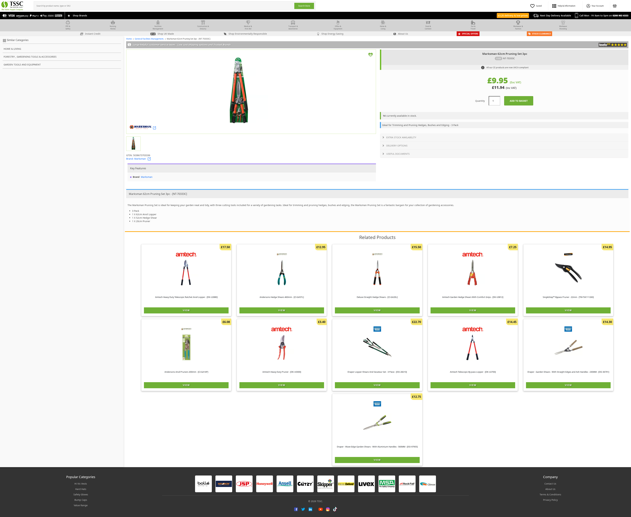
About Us (402, 33)
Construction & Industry (203, 27)
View (186, 310)
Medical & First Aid (248, 27)
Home (129, 38)
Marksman (146, 176)
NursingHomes (113, 27)
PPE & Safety (68, 27)
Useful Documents (398, 153)
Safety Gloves (80, 494)
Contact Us (550, 483)
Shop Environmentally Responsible (247, 33)
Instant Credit (92, 33)
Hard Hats (80, 489)
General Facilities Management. (149, 38)
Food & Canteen (428, 27)
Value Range (81, 505)
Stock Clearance (541, 33)
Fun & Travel (473, 27)
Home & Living (383, 27)
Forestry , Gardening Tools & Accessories (30, 56)
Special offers (470, 33)
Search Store (304, 5)
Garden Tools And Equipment (22, 64)
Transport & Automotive (293, 27)
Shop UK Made (165, 33)
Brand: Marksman (136, 158)
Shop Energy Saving (332, 33)
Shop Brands (80, 15)
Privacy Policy (550, 499)
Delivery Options (397, 145)
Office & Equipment (338, 27)
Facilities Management (158, 27)
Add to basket (521, 100)
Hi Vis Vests (80, 483)
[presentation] (164, 6)
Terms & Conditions (550, 494)
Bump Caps (80, 499)
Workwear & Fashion (518, 27)
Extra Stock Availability (401, 137)
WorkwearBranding (563, 27)
